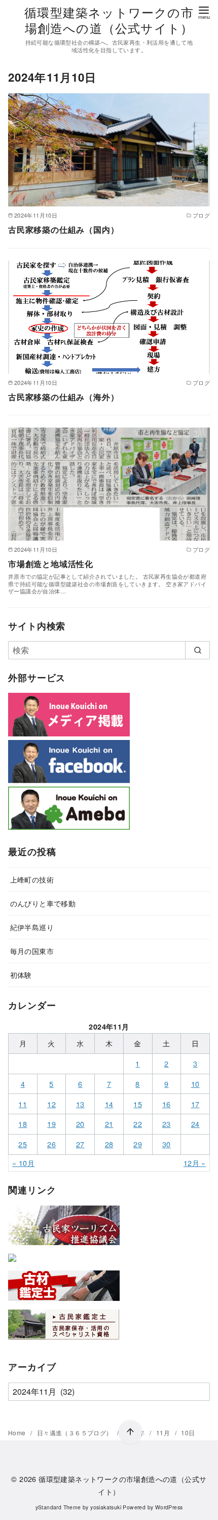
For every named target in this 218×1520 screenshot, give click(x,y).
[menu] (204, 12)
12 (51, 1104)
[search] (197, 650)
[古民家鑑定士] (64, 1342)
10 (195, 1083)
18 (22, 1123)
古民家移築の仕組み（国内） (63, 229)
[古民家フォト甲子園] (12, 1263)
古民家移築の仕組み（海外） (63, 397)
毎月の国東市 (32, 950)
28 (109, 1144)
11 (22, 1104)
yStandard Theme (58, 1507)
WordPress (169, 1507)
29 (137, 1144)
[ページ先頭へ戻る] (130, 1432)
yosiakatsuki (105, 1507)
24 (195, 1123)
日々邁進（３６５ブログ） (75, 1432)
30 (166, 1144)
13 (80, 1104)
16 (166, 1104)
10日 (188, 1432)
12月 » (195, 1162)
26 (51, 1144)
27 (80, 1144)
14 (109, 1104)
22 (137, 1123)
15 (137, 1104)
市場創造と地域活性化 (50, 564)
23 (166, 1123)
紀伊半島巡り (32, 927)
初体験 (21, 974)
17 (195, 1104)
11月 (164, 1432)
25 (22, 1144)
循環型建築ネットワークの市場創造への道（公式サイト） (109, 20)
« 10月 (23, 1162)
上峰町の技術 (32, 879)
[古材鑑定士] (64, 1303)
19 (51, 1123)
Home (17, 1432)
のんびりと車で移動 (43, 903)
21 (109, 1123)
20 (80, 1123)
